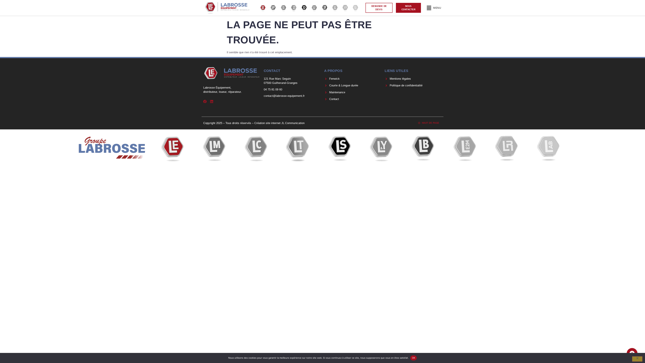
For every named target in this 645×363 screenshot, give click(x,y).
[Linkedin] (211, 101)
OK (413, 357)
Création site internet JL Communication (279, 123)
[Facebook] (205, 101)
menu (437, 7)
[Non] (637, 359)
